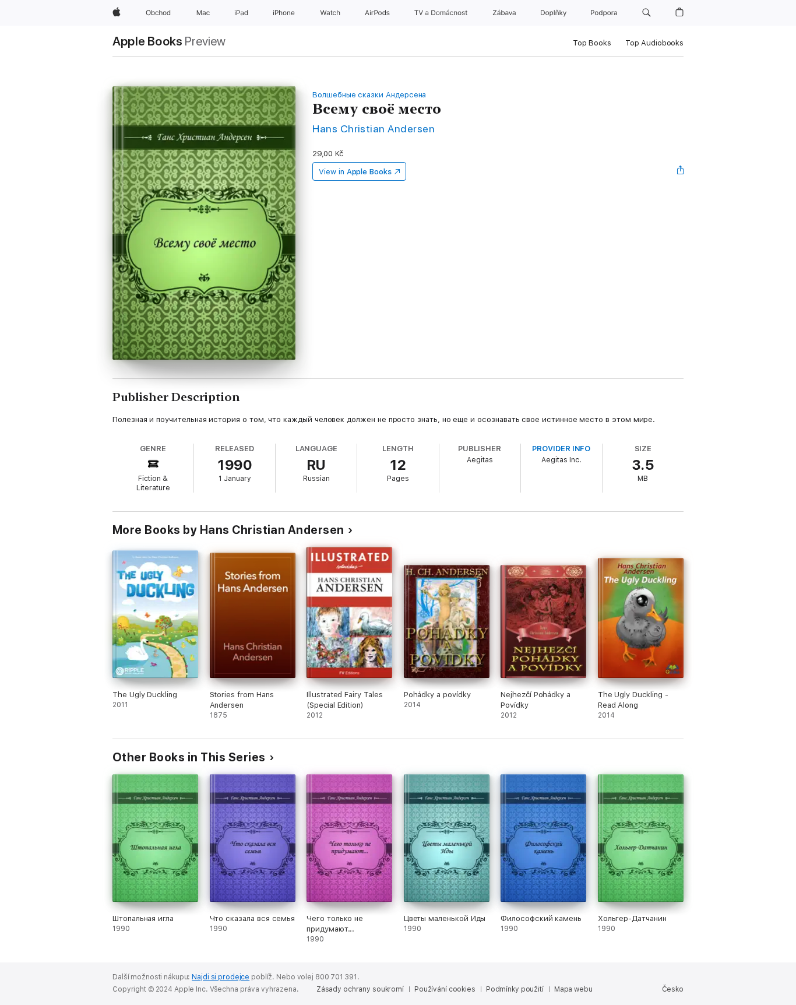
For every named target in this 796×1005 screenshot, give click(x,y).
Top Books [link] (592, 42)
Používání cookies (445, 989)
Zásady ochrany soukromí (360, 989)
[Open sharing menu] (680, 171)
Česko (673, 989)
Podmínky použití (515, 989)
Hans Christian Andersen (373, 128)
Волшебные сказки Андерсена (369, 94)
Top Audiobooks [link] (654, 42)
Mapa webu (573, 989)
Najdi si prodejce (220, 977)
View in (355, 171)
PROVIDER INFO (561, 448)
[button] (646, 13)
